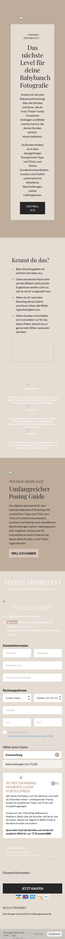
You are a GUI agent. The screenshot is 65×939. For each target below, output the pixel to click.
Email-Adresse (13, 665)
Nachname (42, 653)
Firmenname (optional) (18, 677)
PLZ (39, 722)
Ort (8, 722)
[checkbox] (55, 783)
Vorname (11, 653)
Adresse (10, 710)
